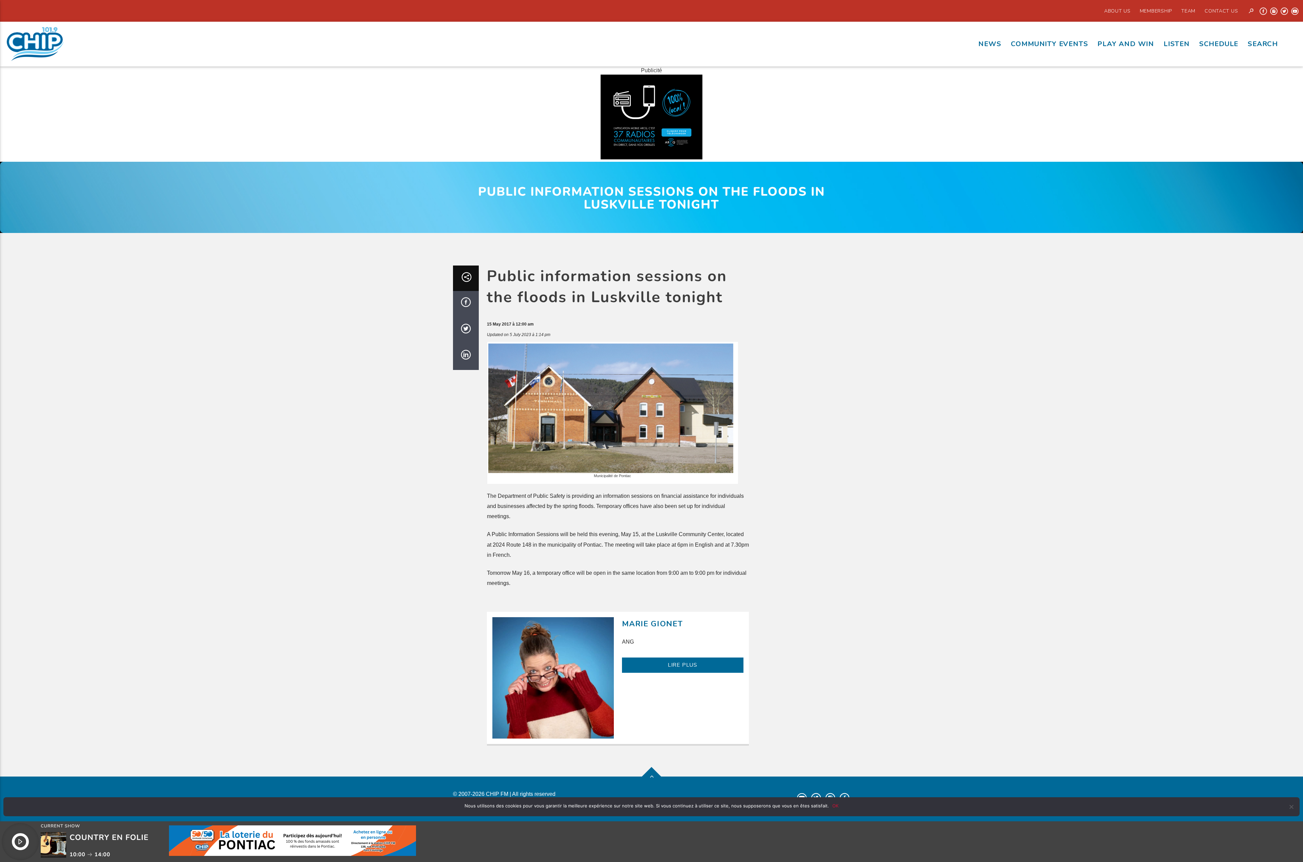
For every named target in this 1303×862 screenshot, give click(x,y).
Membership (1156, 10)
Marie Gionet (652, 624)
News (989, 43)
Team (1188, 10)
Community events (1049, 43)
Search (1263, 43)
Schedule (1218, 43)
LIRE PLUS (682, 665)
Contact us (1221, 10)
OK (835, 805)
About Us (1117, 10)
